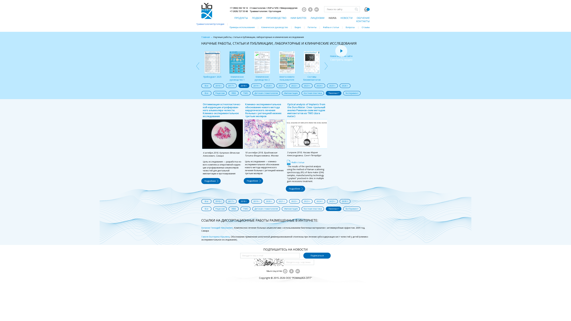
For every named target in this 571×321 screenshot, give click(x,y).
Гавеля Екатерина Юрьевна (215, 236)
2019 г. (256, 85)
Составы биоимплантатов (312, 78)
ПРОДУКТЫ (241, 18)
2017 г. (231, 85)
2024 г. (319, 85)
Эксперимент (352, 93)
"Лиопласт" (333, 93)
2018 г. (244, 85)
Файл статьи (297, 162)
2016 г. (218, 85)
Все (206, 85)
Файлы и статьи (331, 27)
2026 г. (345, 85)
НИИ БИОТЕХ (298, 18)
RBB (234, 93)
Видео (298, 27)
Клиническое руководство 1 (237, 78)
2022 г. (294, 85)
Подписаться (317, 255)
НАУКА (332, 18)
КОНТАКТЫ (363, 21)
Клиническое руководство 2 (262, 78)
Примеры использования (242, 27)
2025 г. (332, 85)
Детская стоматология (266, 93)
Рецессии (220, 93)
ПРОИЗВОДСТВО (276, 18)
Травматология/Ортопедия (210, 24)
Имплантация (291, 93)
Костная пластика (313, 93)
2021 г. (282, 85)
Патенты (312, 27)
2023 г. (307, 85)
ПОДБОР (257, 18)
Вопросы (350, 27)
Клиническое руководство (274, 27)
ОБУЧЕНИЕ (363, 18)
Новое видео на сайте (341, 56)
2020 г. (269, 85)
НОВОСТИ (347, 18)
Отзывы (366, 27)
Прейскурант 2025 (212, 76)
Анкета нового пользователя (286, 78)
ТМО (245, 93)
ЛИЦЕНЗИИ (317, 18)
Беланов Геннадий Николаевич (217, 227)
